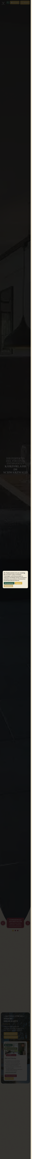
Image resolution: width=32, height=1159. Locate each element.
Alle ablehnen (8, 586)
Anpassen (18, 583)
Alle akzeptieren (9, 583)
